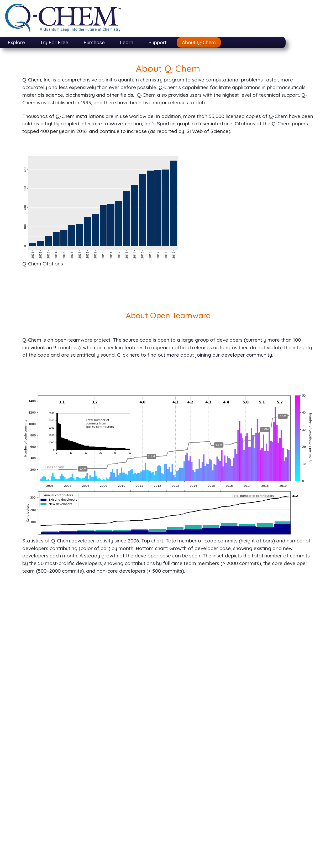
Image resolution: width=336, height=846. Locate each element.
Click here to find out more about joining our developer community (194, 355)
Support (158, 42)
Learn (126, 42)
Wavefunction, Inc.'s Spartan (142, 123)
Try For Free (54, 42)
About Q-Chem (199, 42)
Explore (16, 42)
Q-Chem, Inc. (36, 79)
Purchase (94, 42)
